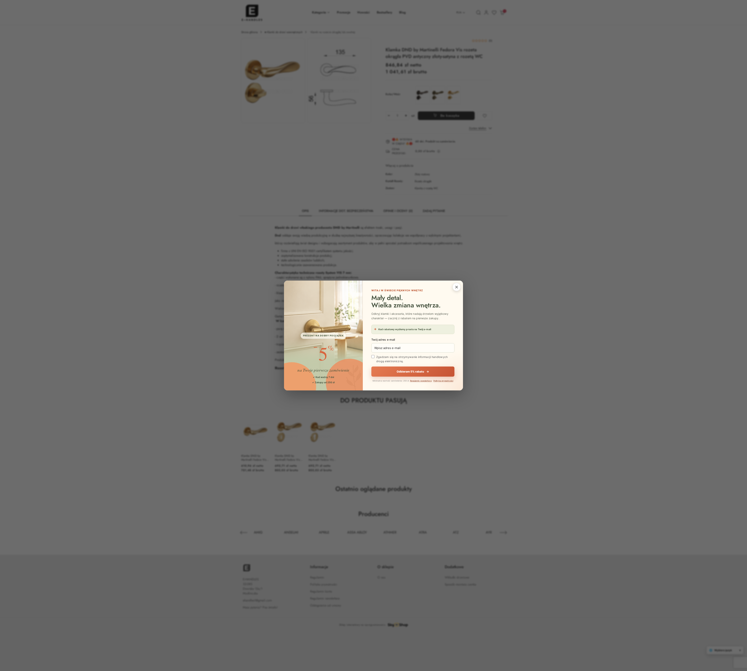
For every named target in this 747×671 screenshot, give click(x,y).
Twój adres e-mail (383, 339)
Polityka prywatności (443, 381)
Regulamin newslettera (421, 381)
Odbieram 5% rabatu (413, 371)
